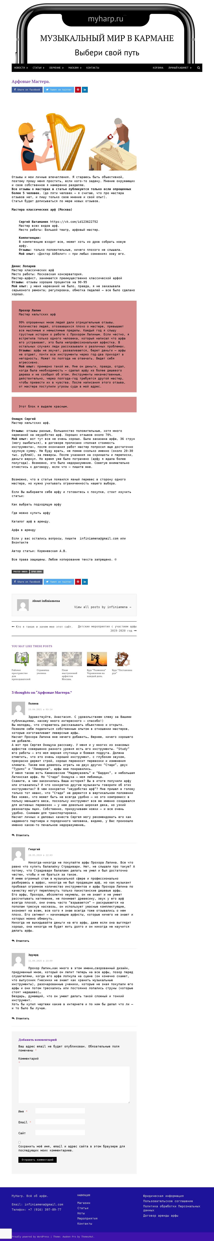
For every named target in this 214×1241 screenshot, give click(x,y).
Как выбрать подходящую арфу (36, 504)
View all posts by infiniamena (102, 607)
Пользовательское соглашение (168, 1201)
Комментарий (26, 1060)
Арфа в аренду (24, 530)
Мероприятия (87, 1218)
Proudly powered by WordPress (30, 1236)
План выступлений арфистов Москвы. (69, 674)
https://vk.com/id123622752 (74, 221)
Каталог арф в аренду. (31, 521)
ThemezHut (87, 1236)
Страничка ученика (43, 671)
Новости (19, 67)
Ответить (22, 835)
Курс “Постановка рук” (122, 671)
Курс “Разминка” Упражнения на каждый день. (96, 673)
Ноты (81, 1213)
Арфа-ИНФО (36, 572)
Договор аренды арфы (160, 1215)
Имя (23, 1111)
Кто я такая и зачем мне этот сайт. (44, 626)
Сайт (22, 1133)
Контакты (92, 67)
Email (24, 1122)
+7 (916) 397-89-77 (44, 1209)
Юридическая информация (163, 1196)
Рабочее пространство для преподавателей (21, 674)
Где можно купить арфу (31, 513)
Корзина (158, 67)
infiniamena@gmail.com (44, 1204)
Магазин (74, 67)
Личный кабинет (178, 67)
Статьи (37, 67)
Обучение (55, 67)
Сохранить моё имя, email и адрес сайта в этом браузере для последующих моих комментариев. (71, 1148)
